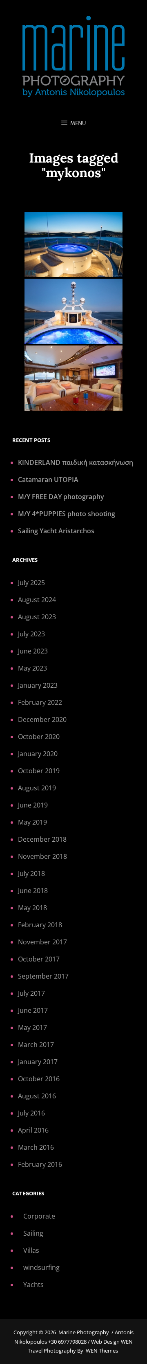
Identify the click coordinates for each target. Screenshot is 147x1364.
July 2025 (31, 582)
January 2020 (38, 753)
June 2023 (33, 651)
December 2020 (42, 719)
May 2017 (32, 1027)
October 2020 (39, 736)
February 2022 (40, 702)
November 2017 (42, 941)
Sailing (33, 1233)
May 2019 (32, 822)
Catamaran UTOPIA (48, 479)
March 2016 (36, 1147)
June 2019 (33, 805)
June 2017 (33, 1010)
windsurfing (41, 1267)
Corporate (39, 1216)
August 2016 (37, 1095)
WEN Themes (102, 1350)
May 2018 (32, 907)
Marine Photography (83, 1332)
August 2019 (37, 787)
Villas (31, 1250)
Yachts (33, 1284)
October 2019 (39, 770)
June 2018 (33, 890)
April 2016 (33, 1130)
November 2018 (42, 856)
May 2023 (32, 668)
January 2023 (38, 685)
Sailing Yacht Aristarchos (56, 530)
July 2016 (31, 1113)
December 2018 (42, 839)
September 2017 (43, 976)
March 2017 (36, 1044)
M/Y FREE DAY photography (61, 496)
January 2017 (38, 1061)
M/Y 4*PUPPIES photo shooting (66, 513)
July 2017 (31, 993)
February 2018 (40, 924)
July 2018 (31, 873)
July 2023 (31, 633)
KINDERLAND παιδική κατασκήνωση (75, 462)
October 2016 (39, 1078)
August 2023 (37, 616)
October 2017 (39, 959)
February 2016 (40, 1164)
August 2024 (37, 599)
